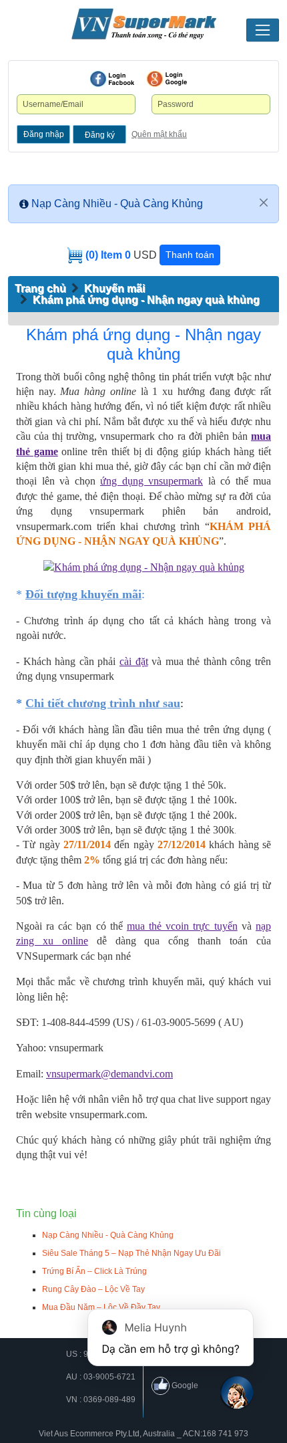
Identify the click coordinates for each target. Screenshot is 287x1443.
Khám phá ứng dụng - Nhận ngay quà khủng (146, 299)
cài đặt (133, 661)
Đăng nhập (43, 134)
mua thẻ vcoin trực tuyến (182, 926)
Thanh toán (190, 254)
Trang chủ (40, 288)
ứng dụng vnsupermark (151, 481)
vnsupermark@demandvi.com (109, 1073)
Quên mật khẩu (159, 134)
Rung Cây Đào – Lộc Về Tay (93, 1289)
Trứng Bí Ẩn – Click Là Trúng (94, 1271)
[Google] (167, 79)
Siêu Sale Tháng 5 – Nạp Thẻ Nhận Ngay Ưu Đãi (131, 1253)
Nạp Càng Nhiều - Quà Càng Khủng (117, 203)
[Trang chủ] (143, 24)
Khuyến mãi (114, 288)
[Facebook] (112, 79)
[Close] (263, 202)
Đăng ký (100, 135)
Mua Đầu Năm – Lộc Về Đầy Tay (101, 1307)
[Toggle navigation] (262, 30)
